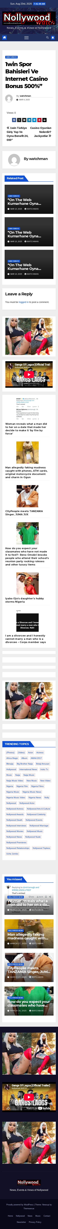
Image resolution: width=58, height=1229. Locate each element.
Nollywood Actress (14, 809)
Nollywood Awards (14, 814)
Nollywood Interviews (16, 825)
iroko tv (44, 769)
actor (30, 752)
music (9, 775)
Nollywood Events (34, 820)
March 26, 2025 (18, 1011)
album (24, 758)
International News (28, 769)
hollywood (11, 769)
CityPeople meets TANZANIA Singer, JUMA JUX (28, 972)
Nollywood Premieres (16, 842)
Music (38, 1216)
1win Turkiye (11, 57)
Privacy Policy (35, 1222)
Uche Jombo (12, 854)
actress (39, 752)
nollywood (11, 803)
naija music (28, 775)
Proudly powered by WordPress (20, 1205)
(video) (21, 752)
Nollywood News (14, 837)
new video (45, 780)
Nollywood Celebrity (36, 814)
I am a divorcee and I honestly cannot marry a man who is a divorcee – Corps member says (25, 639)
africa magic (12, 758)
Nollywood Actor (27, 803)
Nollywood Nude (33, 837)
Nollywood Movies (14, 831)
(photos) (10, 752)
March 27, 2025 (18, 944)
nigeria (9, 786)
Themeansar (28, 1208)
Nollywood (20, 1216)
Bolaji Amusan (42, 764)
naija (17, 775)
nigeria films (37, 786)
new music (32, 780)
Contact (47, 1216)
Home (10, 1216)
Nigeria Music (12, 792)
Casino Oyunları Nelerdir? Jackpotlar (40, 131)
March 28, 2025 (18, 910)
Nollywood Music (35, 831)
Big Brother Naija (25, 764)
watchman (25, 96)
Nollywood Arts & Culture (38, 809)
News (30, 1216)
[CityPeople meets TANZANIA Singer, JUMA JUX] (27, 496)
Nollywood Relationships (17, 848)
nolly (46, 797)
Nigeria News (35, 797)
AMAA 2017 (36, 758)
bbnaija (9, 764)
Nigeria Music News (32, 792)
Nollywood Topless (41, 848)
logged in (24, 302)
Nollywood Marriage (39, 825)
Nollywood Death (14, 820)
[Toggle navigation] (26, 37)
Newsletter (21, 1222)
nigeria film (22, 786)
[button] (47, 37)
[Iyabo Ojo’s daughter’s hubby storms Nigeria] (27, 583)
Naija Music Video (14, 780)
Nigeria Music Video (15, 797)
